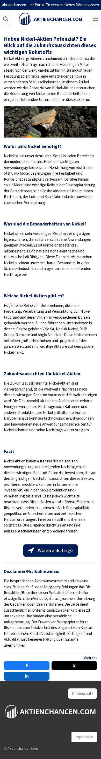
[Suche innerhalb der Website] (5, 19)
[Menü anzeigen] (95, 19)
